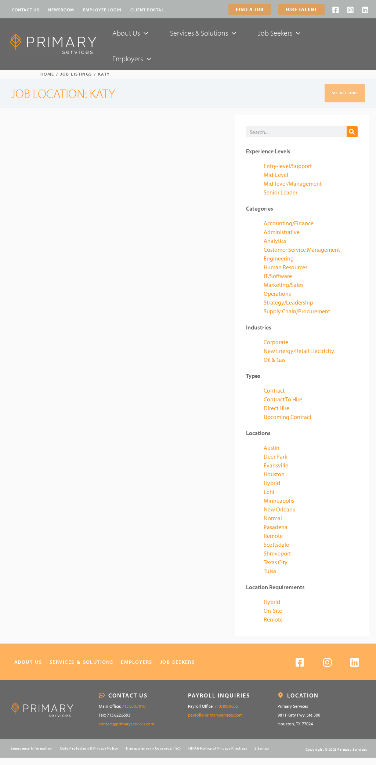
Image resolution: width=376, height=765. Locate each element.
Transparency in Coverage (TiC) (153, 748)
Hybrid (272, 483)
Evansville (276, 465)
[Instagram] (350, 10)
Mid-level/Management (293, 183)
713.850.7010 (133, 706)
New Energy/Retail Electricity (299, 350)
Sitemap (261, 748)
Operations (277, 293)
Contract (274, 390)
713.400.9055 (226, 706)
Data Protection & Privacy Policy (89, 748)
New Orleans (279, 509)
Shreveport (277, 553)
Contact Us (128, 695)
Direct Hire (276, 408)
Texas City (276, 562)
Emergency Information (32, 748)
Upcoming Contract (287, 416)
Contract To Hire (283, 399)
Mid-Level (276, 174)
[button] (249, 9)
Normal (273, 518)
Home (47, 74)
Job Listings (76, 74)
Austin (271, 447)
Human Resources (285, 267)
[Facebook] (335, 10)
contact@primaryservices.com (126, 723)
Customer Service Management (302, 249)
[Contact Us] (102, 695)
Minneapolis (279, 500)
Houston (274, 474)
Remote (273, 535)
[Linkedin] (365, 10)
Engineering (279, 258)
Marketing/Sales (283, 284)
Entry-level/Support (288, 166)
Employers (136, 662)
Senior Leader (280, 192)
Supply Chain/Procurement (297, 311)
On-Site (273, 610)
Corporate (276, 342)
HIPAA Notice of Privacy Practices (217, 748)
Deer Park (276, 456)
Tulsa (270, 571)
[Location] (280, 695)
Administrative (282, 232)
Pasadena (276, 527)
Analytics (275, 240)
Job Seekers (177, 662)
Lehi (269, 491)
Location (303, 695)
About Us (28, 662)
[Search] (352, 131)
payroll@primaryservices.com (215, 715)
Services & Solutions (81, 662)
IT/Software (278, 276)
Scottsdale (276, 544)
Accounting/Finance (289, 223)
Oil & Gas (274, 359)
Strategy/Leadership (288, 302)
